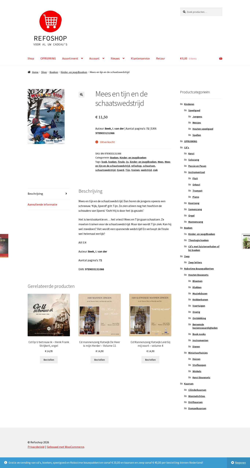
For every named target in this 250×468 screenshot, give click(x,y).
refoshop (136, 165)
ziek (155, 170)
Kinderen (189, 104)
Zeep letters (195, 262)
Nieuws (115, 58)
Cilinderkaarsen (197, 390)
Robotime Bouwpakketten (199, 268)
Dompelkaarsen (197, 408)
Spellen (197, 135)
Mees (160, 161)
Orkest (196, 184)
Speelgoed (194, 110)
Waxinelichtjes (196, 396)
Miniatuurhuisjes (198, 352)
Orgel (191, 215)
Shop (31, 58)
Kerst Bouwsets (201, 377)
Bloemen (197, 281)
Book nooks (199, 334)
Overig (196, 312)
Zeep (187, 256)
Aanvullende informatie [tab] (42, 204)
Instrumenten (200, 340)
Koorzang (193, 203)
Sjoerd (120, 170)
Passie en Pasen (197, 166)
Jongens (197, 116)
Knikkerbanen (200, 299)
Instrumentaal (196, 172)
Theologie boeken (198, 240)
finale (121, 161)
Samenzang (195, 209)
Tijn (127, 170)
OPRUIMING (48, 58)
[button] (81, 95)
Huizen (196, 359)
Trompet (197, 190)
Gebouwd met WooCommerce (65, 447)
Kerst (191, 153)
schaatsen (149, 165)
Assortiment (70, 58)
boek (104, 161)
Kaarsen (188, 383)
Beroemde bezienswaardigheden (205, 326)
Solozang (193, 159)
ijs (127, 161)
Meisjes (197, 122)
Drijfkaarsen (195, 402)
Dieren (196, 346)
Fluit (195, 178)
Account (94, 58)
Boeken (54, 72)
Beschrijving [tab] (35, 193)
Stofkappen (199, 365)
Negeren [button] (240, 462)
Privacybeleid (36, 447)
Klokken (197, 287)
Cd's (186, 147)
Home (35, 72)
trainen (135, 170)
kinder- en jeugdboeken (143, 161)
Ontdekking (199, 318)
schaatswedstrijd (105, 170)
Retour (160, 58)
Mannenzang (195, 221)
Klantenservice (140, 58)
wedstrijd (146, 170)
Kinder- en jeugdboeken (74, 72)
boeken (112, 161)
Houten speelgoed (203, 128)
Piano (196, 197)
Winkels (197, 371)
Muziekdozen (200, 293)
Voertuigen (199, 305)
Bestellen (49, 359)
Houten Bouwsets (198, 274)
